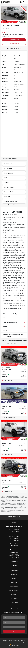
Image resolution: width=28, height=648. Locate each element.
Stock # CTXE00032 (6, 479)
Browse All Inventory (14, 39)
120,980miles (22, 408)
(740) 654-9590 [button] (15, 540)
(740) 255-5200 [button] (15, 549)
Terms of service (14, 602)
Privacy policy (14, 594)
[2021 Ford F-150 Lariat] (14, 356)
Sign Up (14, 631)
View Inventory (14, 570)
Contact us (14, 574)
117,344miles (22, 483)
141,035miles (22, 446)
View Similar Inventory (14, 43)
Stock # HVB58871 (6, 404)
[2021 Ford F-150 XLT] (14, 467)
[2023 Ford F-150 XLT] (14, 430)
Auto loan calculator (14, 590)
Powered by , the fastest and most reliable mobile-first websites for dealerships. (14, 641)
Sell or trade (14, 582)
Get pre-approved (14, 586)
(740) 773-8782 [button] (15, 557)
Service (14, 578)
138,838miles (22, 371)
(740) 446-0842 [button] (15, 531)
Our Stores (14, 598)
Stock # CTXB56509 (6, 442)
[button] (20, 2)
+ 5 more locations (14, 561)
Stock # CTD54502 (6, 367)
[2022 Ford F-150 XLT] (14, 393)
